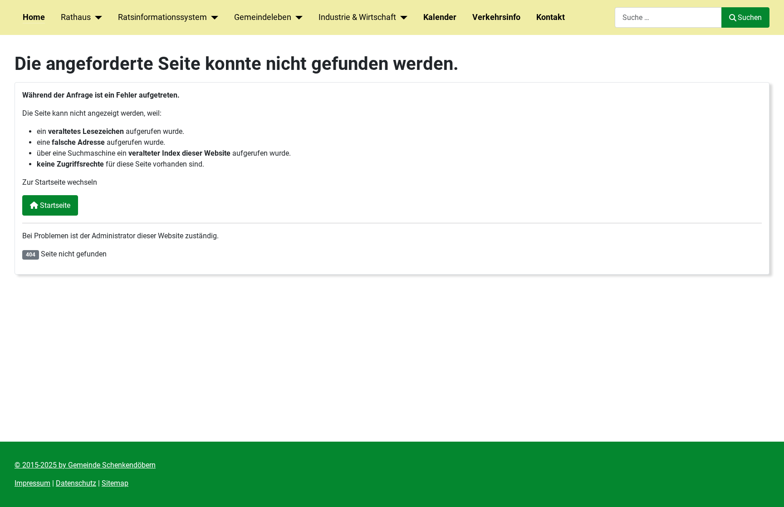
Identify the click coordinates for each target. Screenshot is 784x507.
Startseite (54, 205)
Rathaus (76, 17)
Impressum (32, 483)
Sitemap (115, 483)
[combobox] (668, 17)
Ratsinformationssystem (162, 17)
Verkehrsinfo (496, 17)
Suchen (750, 17)
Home (34, 17)
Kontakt (550, 17)
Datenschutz (76, 483)
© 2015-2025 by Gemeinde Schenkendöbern (85, 465)
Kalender (439, 17)
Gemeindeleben (262, 17)
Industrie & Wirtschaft (357, 17)
